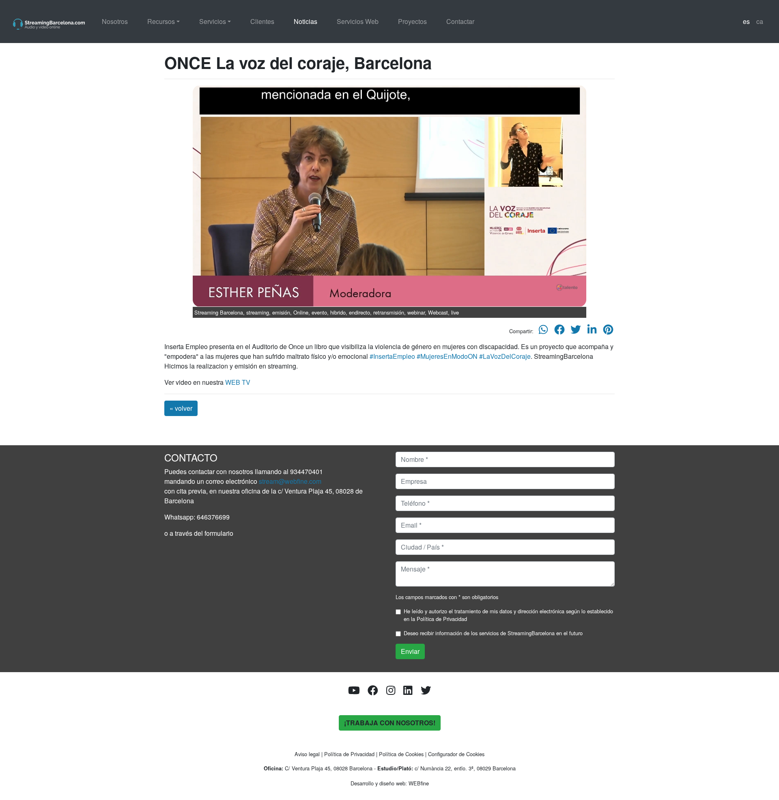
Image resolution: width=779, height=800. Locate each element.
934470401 (306, 471)
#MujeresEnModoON (447, 356)
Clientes (262, 21)
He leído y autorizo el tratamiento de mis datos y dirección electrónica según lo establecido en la (508, 615)
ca (759, 21)
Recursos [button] (161, 21)
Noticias (305, 21)
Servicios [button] (212, 21)
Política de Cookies (401, 754)
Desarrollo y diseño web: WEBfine (390, 783)
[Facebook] (372, 692)
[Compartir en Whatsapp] (543, 331)
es (746, 21)
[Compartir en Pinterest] (608, 331)
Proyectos (412, 21)
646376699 (213, 517)
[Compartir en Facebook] (559, 331)
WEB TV (237, 382)
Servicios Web (358, 21)
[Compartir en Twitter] (575, 331)
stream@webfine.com (290, 481)
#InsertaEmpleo (392, 356)
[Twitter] (426, 692)
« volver (181, 408)
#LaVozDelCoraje (505, 356)
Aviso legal (307, 754)
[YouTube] (354, 692)
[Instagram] (390, 692)
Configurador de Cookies (456, 754)
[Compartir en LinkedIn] (591, 331)
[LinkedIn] (407, 692)
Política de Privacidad (442, 619)
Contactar (460, 21)
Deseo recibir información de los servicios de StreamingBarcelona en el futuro (493, 633)
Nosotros (115, 21)
